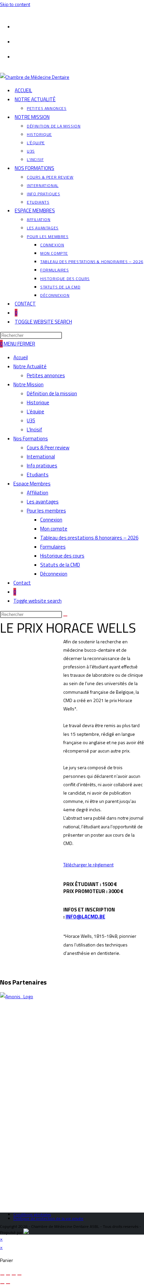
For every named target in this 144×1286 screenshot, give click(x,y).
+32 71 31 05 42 (26, 1079)
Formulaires (53, 547)
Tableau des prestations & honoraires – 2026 (89, 538)
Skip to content (15, 4)
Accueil (20, 357)
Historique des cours (62, 556)
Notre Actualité (30, 366)
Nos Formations (30, 438)
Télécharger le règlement (88, 864)
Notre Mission (28, 384)
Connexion (51, 519)
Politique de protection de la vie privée (48, 1218)
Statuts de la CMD (60, 565)
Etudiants (38, 474)
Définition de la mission (52, 393)
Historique (38, 402)
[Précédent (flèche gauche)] (2, 1283)
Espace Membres (32, 483)
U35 (31, 420)
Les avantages (43, 501)
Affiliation (37, 492)
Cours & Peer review (48, 447)
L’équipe (35, 411)
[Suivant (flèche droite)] (8, 1283)
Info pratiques (42, 465)
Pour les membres (46, 510)
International (41, 456)
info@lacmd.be (85, 916)
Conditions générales (32, 1214)
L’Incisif (34, 429)
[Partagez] (13, 1275)
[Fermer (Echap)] (19, 1275)
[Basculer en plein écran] (8, 1275)
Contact (22, 583)
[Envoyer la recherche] (65, 616)
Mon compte (53, 528)
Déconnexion (53, 574)
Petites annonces (46, 375)
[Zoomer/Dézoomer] (2, 1275)
